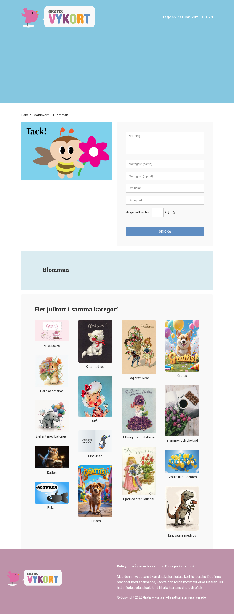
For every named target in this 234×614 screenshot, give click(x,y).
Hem (24, 115)
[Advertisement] (117, 69)
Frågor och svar (144, 566)
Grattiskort (41, 115)
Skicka (165, 231)
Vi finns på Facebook (178, 566)
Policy (122, 566)
